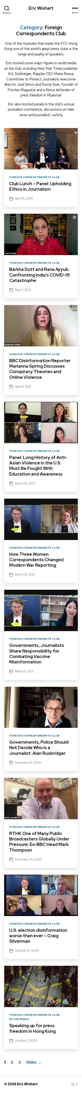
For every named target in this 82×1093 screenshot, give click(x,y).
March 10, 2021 (25, 574)
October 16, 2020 (27, 950)
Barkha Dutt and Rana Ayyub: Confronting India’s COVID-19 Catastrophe (39, 274)
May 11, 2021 (23, 290)
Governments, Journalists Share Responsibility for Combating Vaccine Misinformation (36, 653)
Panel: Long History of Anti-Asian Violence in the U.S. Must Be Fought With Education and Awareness (38, 466)
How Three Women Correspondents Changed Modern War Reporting (36, 559)
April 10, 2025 (24, 198)
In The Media (19, 1019)
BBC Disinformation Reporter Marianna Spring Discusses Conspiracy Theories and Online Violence (40, 369)
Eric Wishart (41, 8)
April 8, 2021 (23, 386)
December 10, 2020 (28, 762)
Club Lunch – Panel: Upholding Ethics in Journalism (40, 186)
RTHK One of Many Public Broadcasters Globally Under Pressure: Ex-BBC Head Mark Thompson (39, 842)
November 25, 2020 (28, 859)
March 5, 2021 (24, 671)
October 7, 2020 (26, 1040)
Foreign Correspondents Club (34, 177)
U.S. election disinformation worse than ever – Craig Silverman (38, 935)
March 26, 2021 (25, 483)
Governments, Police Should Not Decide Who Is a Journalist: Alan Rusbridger (39, 747)
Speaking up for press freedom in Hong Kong (32, 1028)
